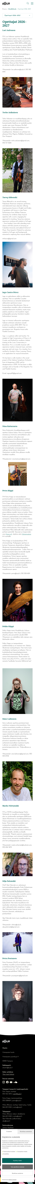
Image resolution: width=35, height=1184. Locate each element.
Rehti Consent (12, 1179)
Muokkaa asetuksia (17, 1173)
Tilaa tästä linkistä (8, 1074)
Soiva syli (9, 534)
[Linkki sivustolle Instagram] (3, 1082)
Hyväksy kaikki (17, 1160)
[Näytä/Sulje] (29, 15)
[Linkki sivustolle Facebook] (7, 1082)
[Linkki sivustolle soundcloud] (16, 1082)
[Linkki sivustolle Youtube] (11, 1082)
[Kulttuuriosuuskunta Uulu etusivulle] (14, 3)
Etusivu (4, 9)
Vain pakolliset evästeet (17, 1167)
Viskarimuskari (26, 534)
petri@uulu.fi (17, 1094)
